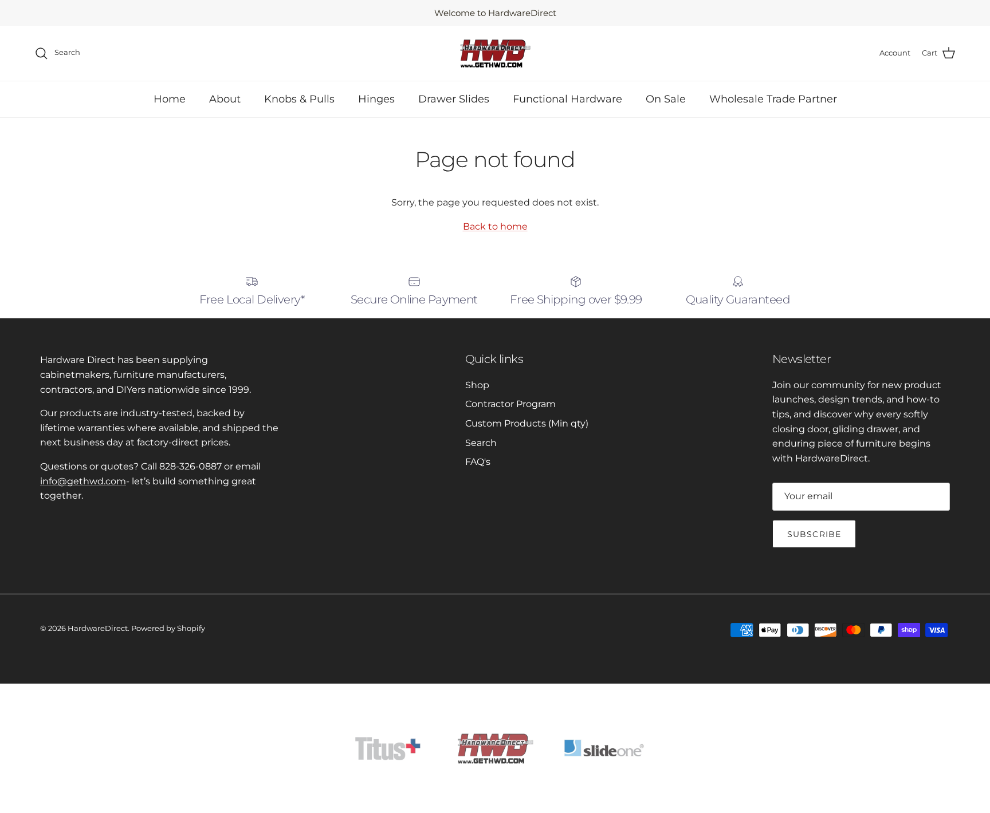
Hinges (376, 99)
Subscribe (814, 534)
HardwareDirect (98, 628)
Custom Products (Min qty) (526, 423)
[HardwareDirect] (495, 53)
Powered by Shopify (168, 628)
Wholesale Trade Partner (773, 99)
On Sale (666, 99)
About (225, 99)
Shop (477, 385)
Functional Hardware (567, 99)
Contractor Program (510, 403)
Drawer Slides (453, 99)
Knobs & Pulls (299, 99)
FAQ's (477, 461)
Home (170, 99)
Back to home (495, 226)
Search (481, 442)
